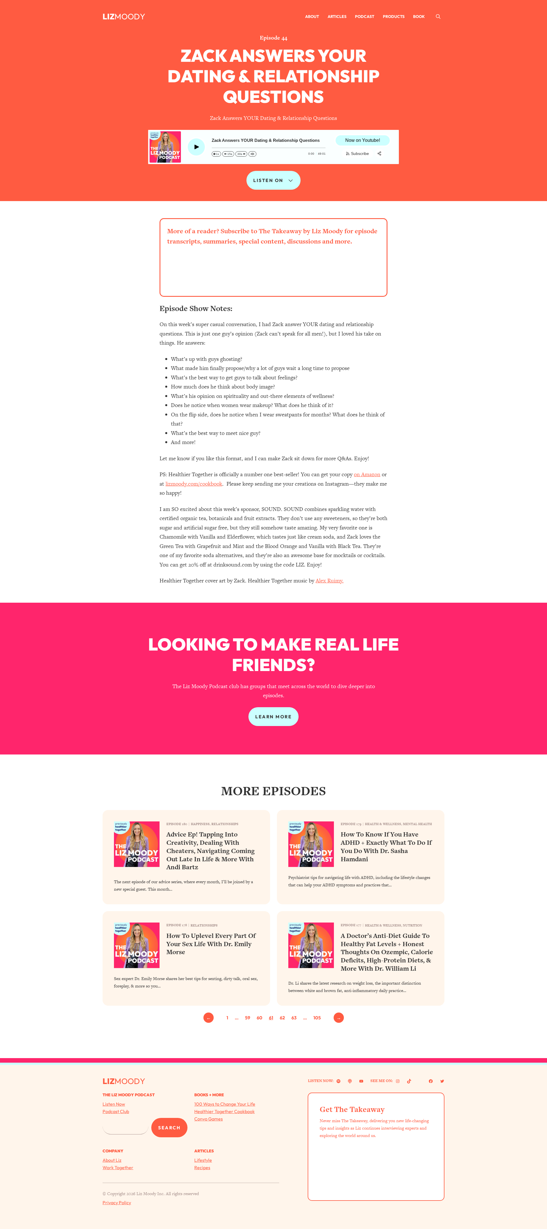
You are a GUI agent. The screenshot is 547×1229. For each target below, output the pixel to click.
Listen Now (114, 1104)
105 (317, 1018)
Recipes (202, 1167)
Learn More (273, 716)
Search (169, 1127)
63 (294, 1018)
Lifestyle (203, 1160)
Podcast (364, 16)
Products (394, 16)
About (312, 16)
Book (419, 16)
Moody (130, 16)
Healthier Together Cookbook (224, 1111)
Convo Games (208, 1119)
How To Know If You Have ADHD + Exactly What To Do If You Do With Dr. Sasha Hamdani (386, 846)
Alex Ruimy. (330, 580)
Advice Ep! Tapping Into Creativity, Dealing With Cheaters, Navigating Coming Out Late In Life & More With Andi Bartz (210, 850)
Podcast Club (116, 1111)
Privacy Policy (117, 1202)
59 (247, 1018)
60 (259, 1018)
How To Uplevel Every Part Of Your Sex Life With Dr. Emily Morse (211, 944)
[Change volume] (252, 154)
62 (282, 1018)
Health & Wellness (383, 824)
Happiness (200, 824)
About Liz (112, 1160)
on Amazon (367, 474)
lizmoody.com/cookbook (194, 484)
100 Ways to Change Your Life (224, 1104)
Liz (109, 16)
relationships (224, 824)
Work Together (118, 1167)
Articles (337, 16)
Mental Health (417, 824)
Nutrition (412, 925)
